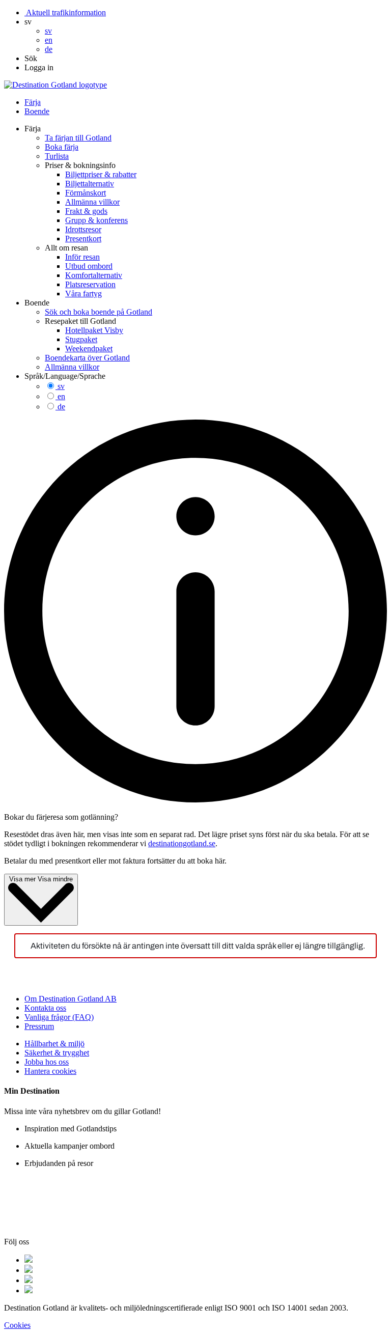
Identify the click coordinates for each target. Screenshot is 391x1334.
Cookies (17, 1325)
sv (61, 386)
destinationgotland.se (181, 843)
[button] (28, 21)
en (61, 396)
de (61, 406)
